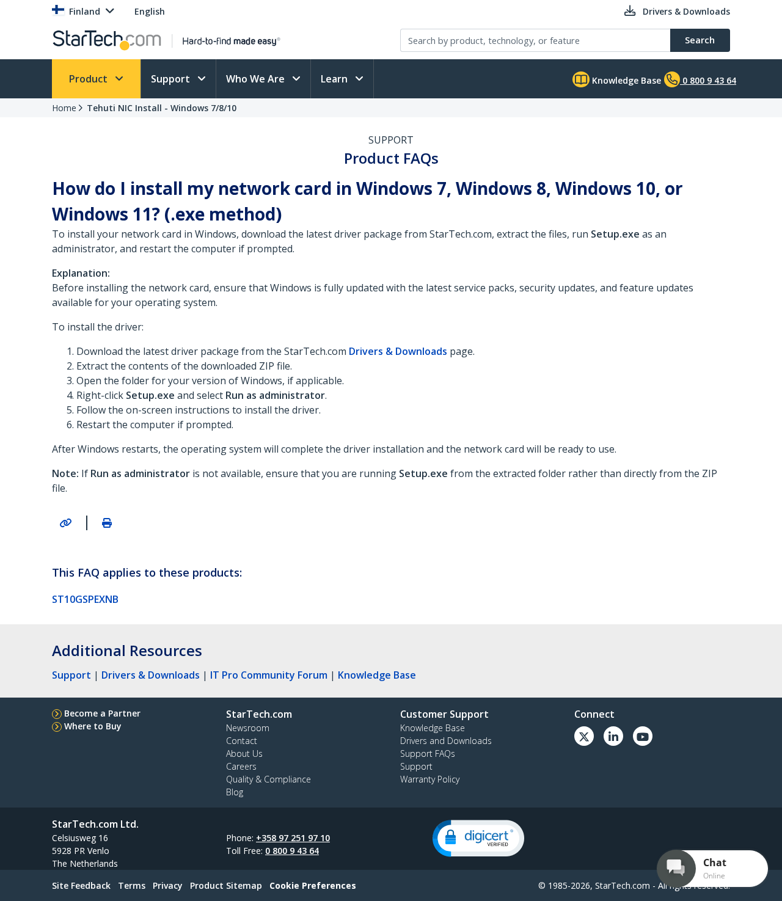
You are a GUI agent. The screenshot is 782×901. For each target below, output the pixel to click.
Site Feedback (81, 885)
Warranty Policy (429, 779)
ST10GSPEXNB (85, 599)
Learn (335, 79)
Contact (241, 740)
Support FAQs (427, 753)
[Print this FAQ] (107, 523)
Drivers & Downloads (150, 675)
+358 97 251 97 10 (293, 838)
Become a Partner (102, 713)
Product (89, 79)
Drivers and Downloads (446, 740)
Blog (234, 792)
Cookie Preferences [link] (312, 885)
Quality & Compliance (268, 779)
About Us (244, 753)
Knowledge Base (625, 80)
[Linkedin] (613, 736)
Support (171, 79)
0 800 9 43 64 (292, 850)
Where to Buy (93, 726)
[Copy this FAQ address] (65, 523)
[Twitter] (584, 736)
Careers (241, 766)
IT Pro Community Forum (268, 675)
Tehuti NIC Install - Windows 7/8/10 (161, 108)
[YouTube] (642, 736)
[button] (478, 838)
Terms (131, 885)
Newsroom (247, 728)
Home (64, 108)
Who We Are (256, 79)
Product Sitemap (226, 885)
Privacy (168, 885)
